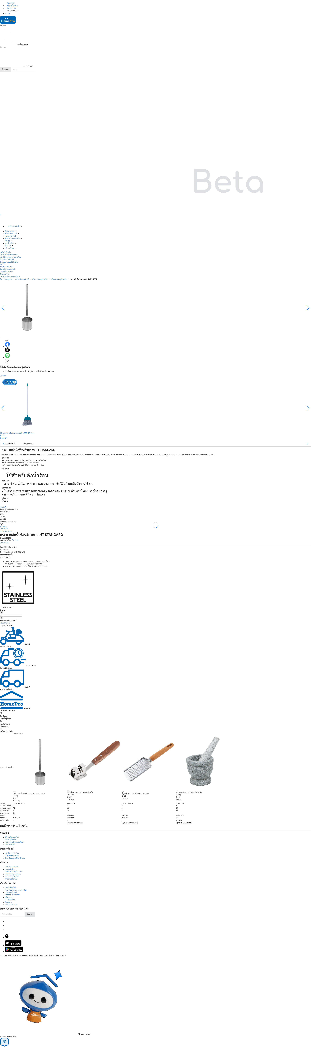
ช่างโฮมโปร (9, 243)
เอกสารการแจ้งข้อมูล (13, 874)
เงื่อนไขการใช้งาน (12, 867)
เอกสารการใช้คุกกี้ (11, 876)
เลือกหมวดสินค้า (14, 226)
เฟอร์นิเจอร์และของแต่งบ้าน (10, 257)
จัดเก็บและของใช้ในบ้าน (9, 262)
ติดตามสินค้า (10, 844)
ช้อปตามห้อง (9, 231)
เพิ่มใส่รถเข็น (5, 623)
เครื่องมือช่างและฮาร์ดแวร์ (10, 276)
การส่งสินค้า (9, 869)
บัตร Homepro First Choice (15, 858)
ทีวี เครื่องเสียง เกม (7, 259)
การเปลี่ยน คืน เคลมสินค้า (14, 842)
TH (6, 13)
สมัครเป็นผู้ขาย (12, 5)
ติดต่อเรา (8, 902)
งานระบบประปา (6, 267)
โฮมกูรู (7, 241)
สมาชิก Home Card (12, 853)
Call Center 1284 (11, 904)
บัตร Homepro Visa (12, 856)
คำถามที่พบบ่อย (10, 840)
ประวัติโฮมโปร (10, 887)
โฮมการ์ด (10, 3)
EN (9, 13)
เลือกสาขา (27, 66)
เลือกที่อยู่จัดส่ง (21, 44)
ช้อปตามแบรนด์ (11, 234)
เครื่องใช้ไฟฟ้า (5, 252)
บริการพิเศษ (9, 248)
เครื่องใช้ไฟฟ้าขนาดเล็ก (9, 255)
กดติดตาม (14, 509)
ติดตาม (29, 914)
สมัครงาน (8, 897)
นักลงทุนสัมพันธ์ (11, 892)
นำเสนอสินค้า (10, 900)
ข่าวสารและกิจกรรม (12, 895)
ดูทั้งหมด (3, 376)
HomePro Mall (10, 236)
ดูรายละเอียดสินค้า (75, 823)
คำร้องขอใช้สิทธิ (11, 879)
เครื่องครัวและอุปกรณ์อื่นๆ (40, 279)
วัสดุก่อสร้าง (4, 274)
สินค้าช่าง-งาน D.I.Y (12, 238)
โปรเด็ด (8, 246)
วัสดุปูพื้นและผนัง (6, 272)
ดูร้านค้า (3, 526)
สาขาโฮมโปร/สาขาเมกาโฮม (16, 890)
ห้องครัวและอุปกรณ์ (7, 269)
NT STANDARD (6, 531)
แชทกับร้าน (4, 529)
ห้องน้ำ (2, 264)
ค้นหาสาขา (11, 8)
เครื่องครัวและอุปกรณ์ (22, 279)
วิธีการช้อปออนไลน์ (12, 837)
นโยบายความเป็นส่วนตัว (14, 872)
